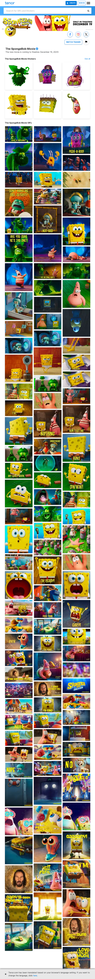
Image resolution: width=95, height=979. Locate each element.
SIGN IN (82, 3)
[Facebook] (70, 37)
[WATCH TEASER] (73, 44)
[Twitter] (86, 37)
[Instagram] (78, 37)
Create (72, 3)
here (35, 975)
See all (87, 59)
